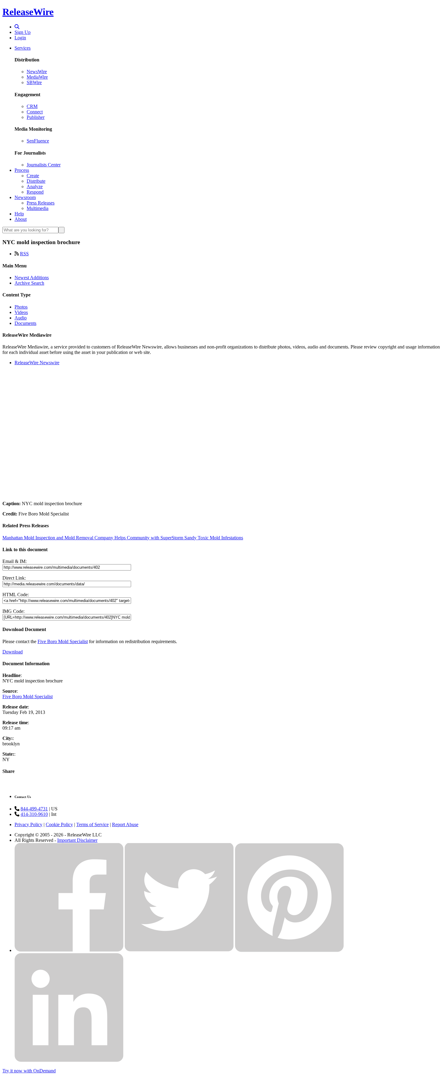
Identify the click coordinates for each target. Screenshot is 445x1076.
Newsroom (25, 197)
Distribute (36, 181)
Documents (25, 323)
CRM (32, 106)
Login (20, 37)
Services (23, 48)
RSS (24, 253)
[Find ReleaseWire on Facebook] (69, 950)
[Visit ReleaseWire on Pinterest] (289, 950)
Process (22, 170)
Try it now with (29, 1070)
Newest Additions (32, 277)
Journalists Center (44, 164)
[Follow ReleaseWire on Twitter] (179, 950)
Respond (35, 192)
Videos (21, 312)
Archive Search (29, 283)
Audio (21, 317)
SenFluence (38, 140)
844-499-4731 (34, 808)
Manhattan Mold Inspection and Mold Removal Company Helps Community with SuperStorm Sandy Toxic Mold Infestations (122, 537)
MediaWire (37, 77)
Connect (35, 111)
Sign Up (23, 32)
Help (19, 213)
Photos (21, 306)
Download (12, 651)
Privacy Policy (28, 824)
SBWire (34, 82)
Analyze (35, 186)
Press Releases (40, 202)
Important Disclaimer (77, 840)
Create (33, 175)
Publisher (35, 117)
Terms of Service (92, 824)
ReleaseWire (28, 11)
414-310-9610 (34, 814)
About (21, 219)
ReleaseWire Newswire (37, 362)
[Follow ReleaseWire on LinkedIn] (69, 1060)
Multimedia (37, 208)
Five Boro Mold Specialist (63, 641)
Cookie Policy (59, 824)
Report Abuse (125, 824)
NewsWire (37, 71)
